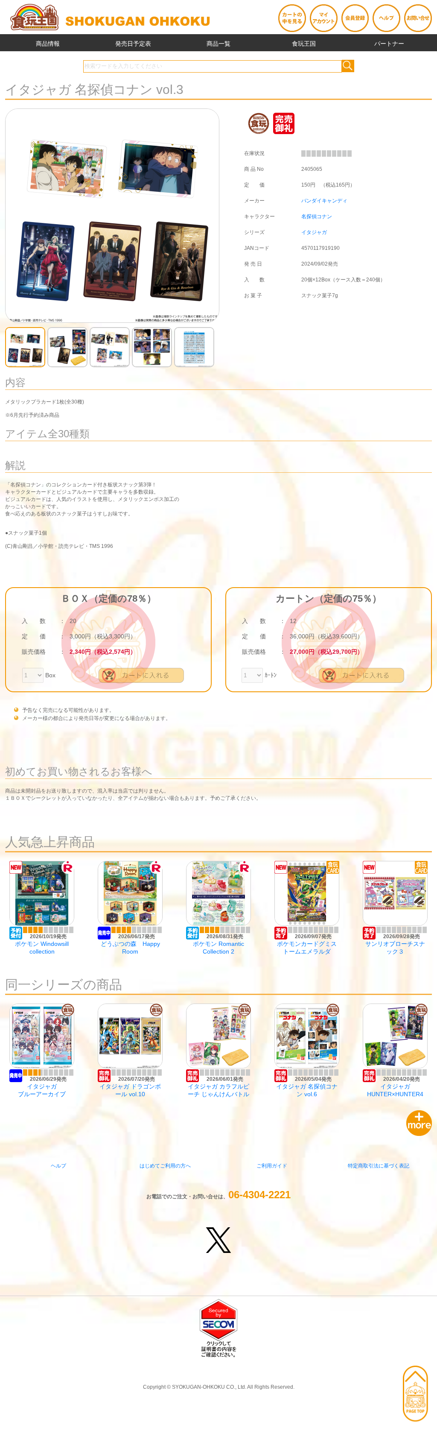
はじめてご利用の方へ (165, 1166)
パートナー (389, 43)
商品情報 (48, 43)
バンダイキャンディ (324, 201)
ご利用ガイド (271, 1166)
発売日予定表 (133, 43)
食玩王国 (304, 43)
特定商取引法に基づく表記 (378, 1166)
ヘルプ (58, 1166)
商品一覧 (218, 43)
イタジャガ (314, 232)
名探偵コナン (316, 216)
